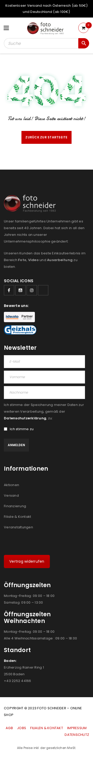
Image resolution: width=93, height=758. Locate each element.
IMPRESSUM (77, 728)
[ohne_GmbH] (31, 203)
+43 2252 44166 (17, 680)
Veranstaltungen (18, 527)
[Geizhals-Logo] (20, 330)
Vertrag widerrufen (26, 561)
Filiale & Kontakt (17, 516)
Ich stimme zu (22, 429)
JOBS (21, 728)
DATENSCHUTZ (77, 734)
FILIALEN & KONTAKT (46, 728)
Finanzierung (15, 506)
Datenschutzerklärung (25, 418)
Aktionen (11, 484)
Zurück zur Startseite (46, 137)
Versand (11, 495)
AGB (10, 728)
